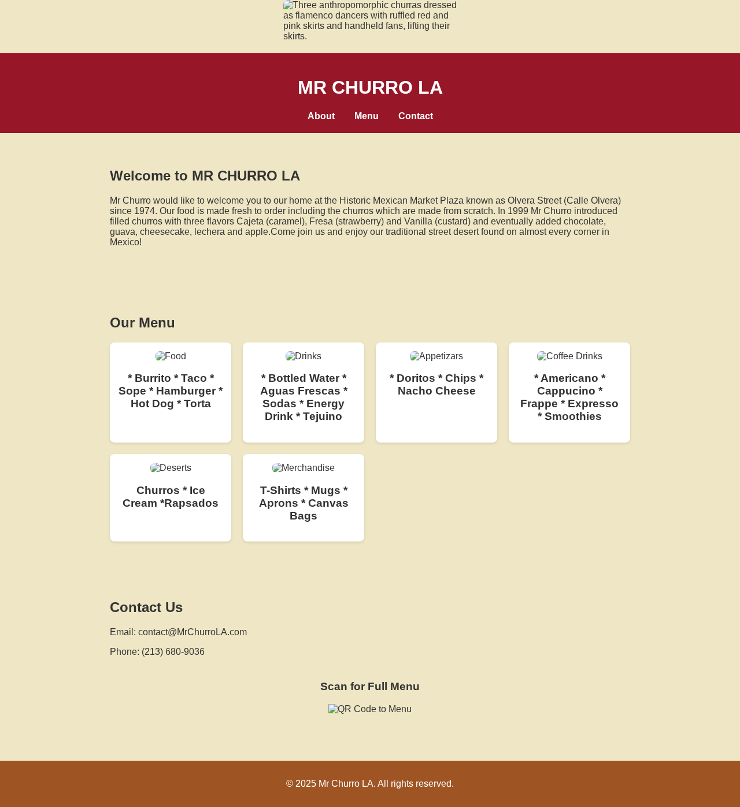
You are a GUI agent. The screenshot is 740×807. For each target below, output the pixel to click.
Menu (366, 116)
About (321, 116)
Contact (415, 116)
